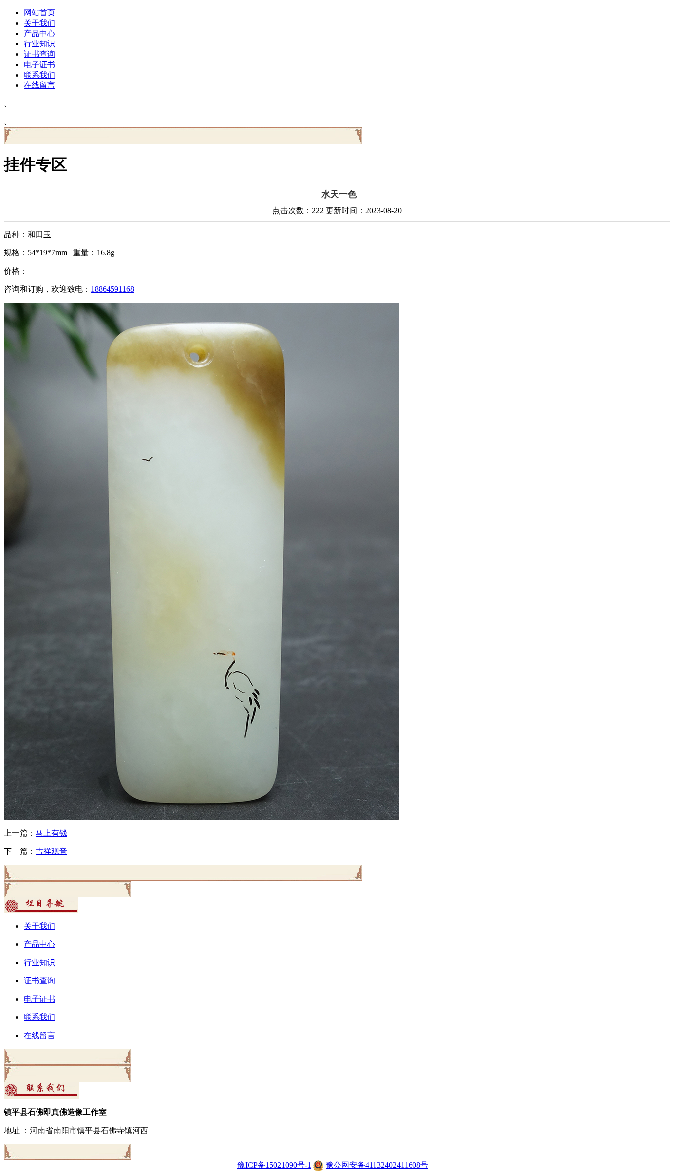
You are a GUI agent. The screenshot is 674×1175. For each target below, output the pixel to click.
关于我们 (39, 23)
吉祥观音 (51, 851)
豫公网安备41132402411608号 (377, 1165)
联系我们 (39, 75)
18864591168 (112, 289)
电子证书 (39, 64)
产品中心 (39, 33)
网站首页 (39, 12)
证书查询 (39, 54)
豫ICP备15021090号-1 (274, 1165)
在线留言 (39, 85)
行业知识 (39, 44)
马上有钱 (51, 833)
